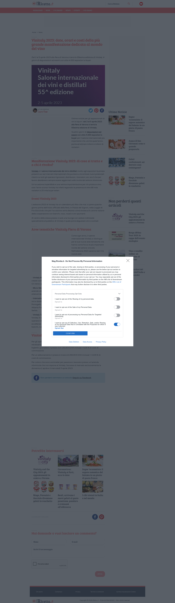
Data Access (87, 342)
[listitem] (87, 293)
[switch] (117, 298)
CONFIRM (70, 333)
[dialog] (87, 301)
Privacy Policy (101, 342)
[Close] (128, 261)
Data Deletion (74, 342)
